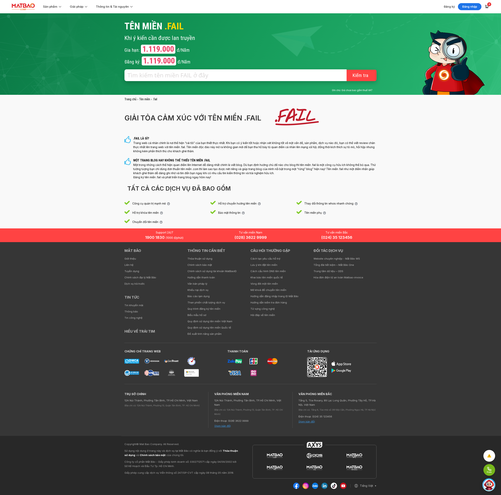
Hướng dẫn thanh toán (201, 277)
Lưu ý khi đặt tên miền (263, 264)
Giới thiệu (130, 258)
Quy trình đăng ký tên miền (203, 308)
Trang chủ (130, 99)
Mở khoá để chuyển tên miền (268, 289)
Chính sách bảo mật (199, 264)
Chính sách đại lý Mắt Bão (140, 277)
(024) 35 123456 (336, 237)
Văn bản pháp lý (197, 283)
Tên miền (144, 99)
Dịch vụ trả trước (134, 283)
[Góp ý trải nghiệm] (489, 456)
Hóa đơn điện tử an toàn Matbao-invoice (338, 277)
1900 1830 (164, 237)
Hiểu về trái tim (139, 331)
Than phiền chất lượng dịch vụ (206, 302)
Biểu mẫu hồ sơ (196, 315)
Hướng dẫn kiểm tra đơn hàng (268, 302)
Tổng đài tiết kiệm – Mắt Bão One (334, 264)
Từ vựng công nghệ (262, 308)
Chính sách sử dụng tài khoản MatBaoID (212, 271)
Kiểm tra (360, 75)
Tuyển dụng (131, 271)
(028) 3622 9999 (250, 237)
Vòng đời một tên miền (264, 283)
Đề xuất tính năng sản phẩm (204, 333)
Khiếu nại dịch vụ (197, 289)
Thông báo (131, 311)
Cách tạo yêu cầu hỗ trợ (265, 258)
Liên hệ (128, 264)
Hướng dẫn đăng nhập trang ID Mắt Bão (274, 296)
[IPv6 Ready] (491, 253)
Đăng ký (449, 6)
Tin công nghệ (133, 317)
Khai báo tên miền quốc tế (266, 277)
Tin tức (131, 297)
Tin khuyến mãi (133, 305)
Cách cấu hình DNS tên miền (268, 271)
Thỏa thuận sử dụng (199, 258)
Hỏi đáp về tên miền (262, 315)
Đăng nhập (469, 6)
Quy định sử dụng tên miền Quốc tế (209, 327)
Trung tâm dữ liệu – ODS (328, 271)
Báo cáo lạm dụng (198, 296)
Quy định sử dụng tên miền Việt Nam (209, 321)
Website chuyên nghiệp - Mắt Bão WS (337, 258)
